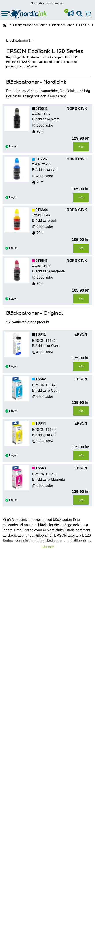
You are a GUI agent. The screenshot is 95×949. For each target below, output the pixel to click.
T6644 (41, 423)
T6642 (41, 379)
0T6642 (42, 159)
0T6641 (42, 108)
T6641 (41, 334)
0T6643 (42, 260)
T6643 (41, 468)
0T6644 (42, 210)
